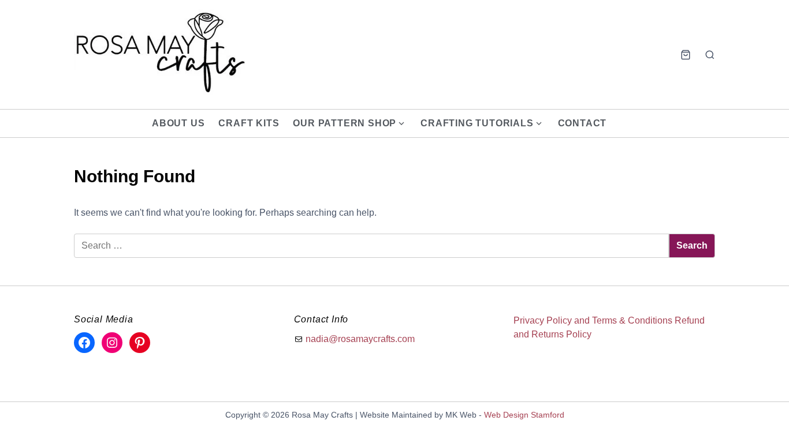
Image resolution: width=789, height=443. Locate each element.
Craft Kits (248, 123)
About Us (178, 123)
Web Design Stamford (524, 414)
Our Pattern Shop (344, 123)
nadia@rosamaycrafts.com (360, 339)
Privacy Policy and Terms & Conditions (592, 320)
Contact (582, 123)
